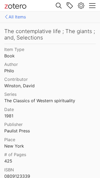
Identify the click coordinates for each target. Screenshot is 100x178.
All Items (17, 16)
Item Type (14, 49)
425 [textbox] (8, 161)
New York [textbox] (14, 146)
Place (9, 139)
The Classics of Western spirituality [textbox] (39, 100)
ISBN (9, 169)
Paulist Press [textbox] (17, 130)
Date (9, 109)
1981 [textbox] (8, 115)
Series (10, 94)
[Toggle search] (58, 5)
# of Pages (15, 154)
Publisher (13, 124)
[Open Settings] (81, 5)
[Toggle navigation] (92, 5)
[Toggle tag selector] (69, 5)
